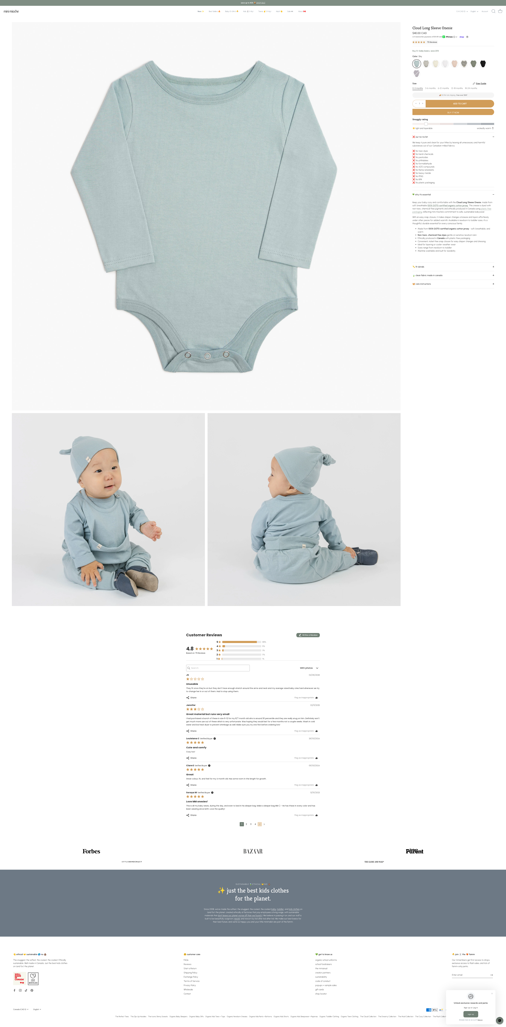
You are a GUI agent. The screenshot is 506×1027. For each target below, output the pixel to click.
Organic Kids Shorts (281, 1016)
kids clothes (294, 909)
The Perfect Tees (122, 1016)
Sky (416, 64)
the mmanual (321, 968)
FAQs (186, 960)
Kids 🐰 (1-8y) (248, 11)
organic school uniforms (326, 960)
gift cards (319, 989)
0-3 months (417, 88)
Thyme (473, 64)
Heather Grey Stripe (426, 64)
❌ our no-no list (420, 136)
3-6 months (430, 88)
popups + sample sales (326, 985)
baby (273, 909)
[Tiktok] (26, 990)
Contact (187, 993)
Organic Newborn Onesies (237, 1016)
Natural (435, 64)
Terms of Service (192, 981)
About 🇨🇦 (302, 11)
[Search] (493, 11)
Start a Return (190, 968)
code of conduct (322, 981)
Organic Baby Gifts (196, 1016)
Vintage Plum (416, 73)
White (445, 64)
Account (485, 11)
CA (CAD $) (460, 11)
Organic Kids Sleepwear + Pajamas (304, 1016)
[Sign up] (491, 975)
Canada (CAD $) (19, 1009)
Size (449, 83)
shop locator (321, 993)
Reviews (187, 964)
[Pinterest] (32, 990)
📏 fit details (418, 266)
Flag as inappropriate (304, 698)
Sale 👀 (290, 11)
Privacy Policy (190, 985)
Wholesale (188, 989)
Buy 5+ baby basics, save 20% (425, 51)
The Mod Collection (405, 1016)
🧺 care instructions (421, 284)
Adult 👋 (279, 11)
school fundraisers (323, 964)
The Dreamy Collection (387, 1016)
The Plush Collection (440, 1016)
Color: (417, 56)
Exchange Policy (191, 977)
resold (237, 918)
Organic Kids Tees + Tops (215, 1016)
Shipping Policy (190, 972)
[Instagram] (20, 990)
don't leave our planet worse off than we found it (240, 915)
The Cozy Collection (423, 1016)
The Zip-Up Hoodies (138, 1016)
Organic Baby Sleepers (178, 1016)
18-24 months (471, 88)
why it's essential (422, 194)
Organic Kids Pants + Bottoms (260, 1016)
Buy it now (453, 112)
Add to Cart (460, 103)
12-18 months (457, 88)
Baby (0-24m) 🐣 (232, 11)
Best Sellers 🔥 (214, 11)
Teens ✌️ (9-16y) (264, 11)
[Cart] (500, 11)
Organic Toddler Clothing (329, 1016)
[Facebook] (14, 990)
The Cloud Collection (368, 1016)
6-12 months (443, 88)
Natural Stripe (464, 64)
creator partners (322, 972)
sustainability (321, 977)
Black (483, 64)
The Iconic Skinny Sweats (158, 1016)
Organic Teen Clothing (349, 1016)
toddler (280, 909)
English (473, 11)
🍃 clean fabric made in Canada (427, 275)
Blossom (454, 64)
